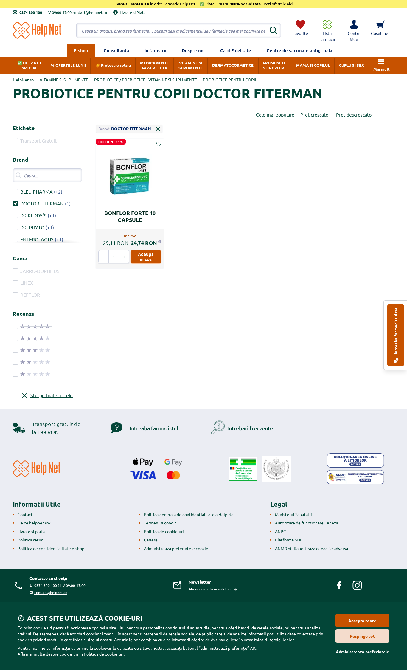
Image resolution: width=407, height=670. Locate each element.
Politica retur (30, 539)
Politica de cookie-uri (164, 531)
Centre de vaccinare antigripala (299, 50)
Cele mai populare (275, 114)
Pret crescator (315, 114)
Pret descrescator (354, 114)
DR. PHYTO (32, 227)
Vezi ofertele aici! (278, 3)
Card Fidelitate (235, 50)
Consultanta (116, 50)
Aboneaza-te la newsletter (210, 589)
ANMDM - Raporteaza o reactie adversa (311, 548)
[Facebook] (339, 585)
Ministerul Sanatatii (293, 514)
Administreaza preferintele (362, 651)
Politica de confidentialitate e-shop (51, 548)
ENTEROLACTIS (37, 239)
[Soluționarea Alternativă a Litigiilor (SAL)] (355, 477)
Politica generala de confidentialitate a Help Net (189, 514)
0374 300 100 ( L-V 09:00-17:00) (60, 585)
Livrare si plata (31, 531)
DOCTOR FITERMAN (42, 203)
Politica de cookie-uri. (104, 654)
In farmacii (155, 50)
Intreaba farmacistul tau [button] (395, 331)
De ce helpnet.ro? (34, 522)
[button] (354, 30)
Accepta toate (362, 620)
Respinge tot (362, 636)
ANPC (280, 531)
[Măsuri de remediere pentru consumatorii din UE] (355, 460)
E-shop (81, 50)
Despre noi (193, 50)
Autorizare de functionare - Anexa (306, 522)
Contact (25, 514)
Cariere (151, 539)
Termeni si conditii (161, 522)
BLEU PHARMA (36, 191)
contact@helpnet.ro (50, 592)
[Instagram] (357, 585)
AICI (254, 648)
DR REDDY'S (33, 215)
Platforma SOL (288, 539)
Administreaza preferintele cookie (176, 548)
